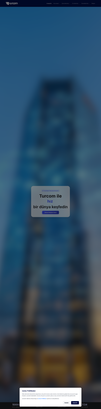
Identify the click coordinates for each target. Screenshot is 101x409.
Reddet (67, 402)
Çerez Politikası (42, 398)
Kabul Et (75, 402)
